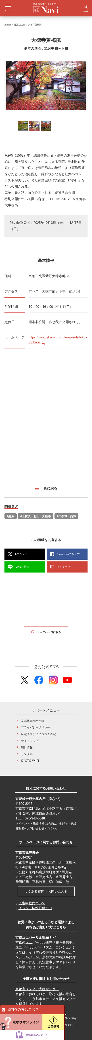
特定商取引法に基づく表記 (38, 734)
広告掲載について (32, 903)
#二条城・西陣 (66, 516)
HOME (7, 24)
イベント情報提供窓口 (35, 908)
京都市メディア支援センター (37, 989)
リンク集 (27, 754)
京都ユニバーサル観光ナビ (35, 937)
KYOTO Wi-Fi (30, 760)
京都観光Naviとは (32, 720)
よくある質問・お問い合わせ (46, 891)
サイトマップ (29, 740)
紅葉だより (19, 24)
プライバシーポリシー (35, 727)
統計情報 (27, 747)
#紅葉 (10, 516)
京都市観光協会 (27, 852)
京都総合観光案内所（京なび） (38, 799)
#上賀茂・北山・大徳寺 (35, 516)
